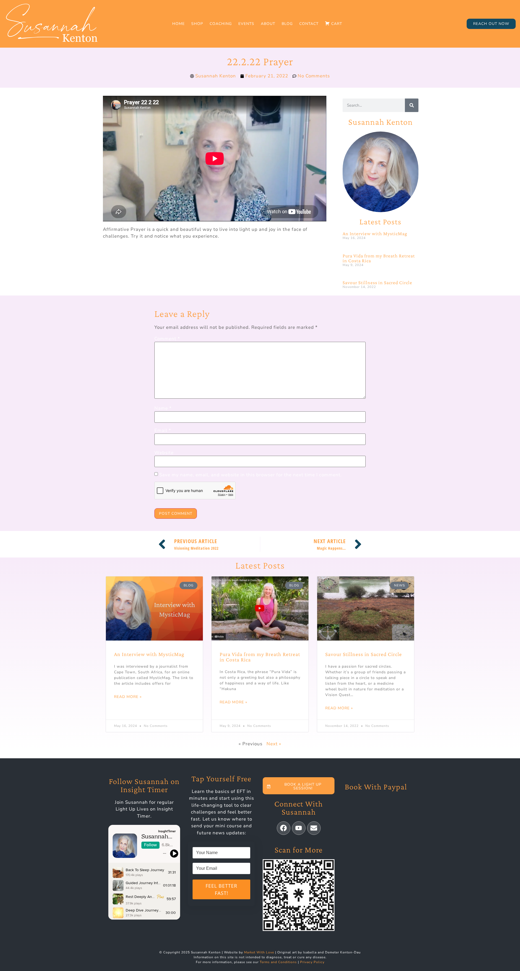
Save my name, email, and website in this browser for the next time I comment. (250, 475)
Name (163, 408)
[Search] (411, 105)
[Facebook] (283, 828)
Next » (273, 744)
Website (164, 452)
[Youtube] (299, 828)
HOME (178, 23)
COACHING (221, 23)
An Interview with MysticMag (375, 233)
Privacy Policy (312, 962)
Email (162, 430)
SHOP (197, 23)
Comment (167, 338)
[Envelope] (314, 828)
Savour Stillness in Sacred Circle (377, 282)
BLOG (287, 23)
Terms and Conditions (278, 962)
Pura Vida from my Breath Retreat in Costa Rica (379, 258)
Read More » (128, 696)
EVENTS (246, 23)
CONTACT (308, 23)
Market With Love (259, 952)
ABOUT (268, 23)
